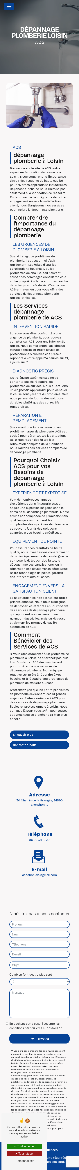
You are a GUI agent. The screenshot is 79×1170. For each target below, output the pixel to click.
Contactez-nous (25, 745)
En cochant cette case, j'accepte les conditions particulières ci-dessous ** (35, 1026)
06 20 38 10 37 (39, 840)
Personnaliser (24, 1160)
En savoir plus (23, 734)
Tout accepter (26, 1146)
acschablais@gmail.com (39, 875)
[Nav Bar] (9, 6)
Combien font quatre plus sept (30, 974)
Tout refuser (26, 1153)
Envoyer (43, 1038)
